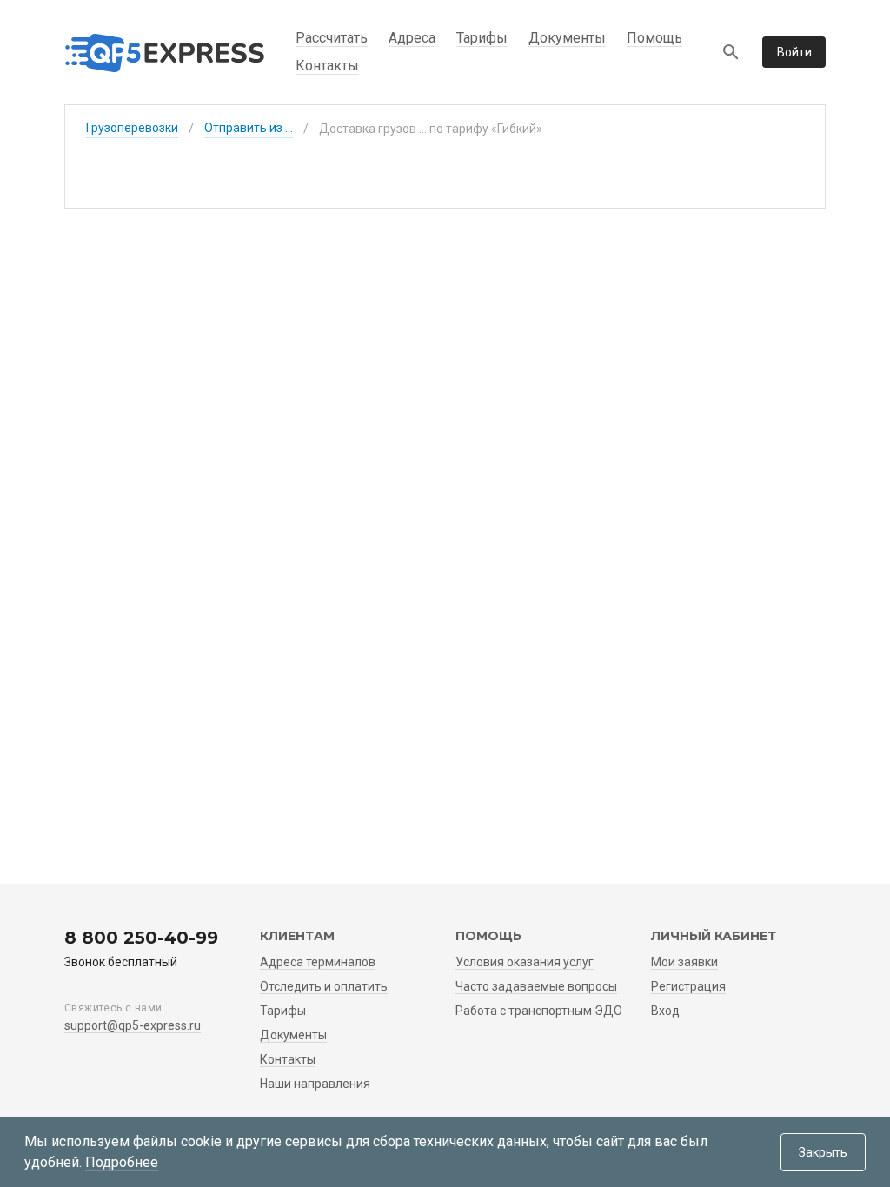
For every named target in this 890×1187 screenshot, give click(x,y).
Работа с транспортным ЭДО (538, 1011)
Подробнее (121, 1162)
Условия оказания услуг (524, 962)
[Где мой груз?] (731, 52)
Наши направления (315, 1084)
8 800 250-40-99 (141, 937)
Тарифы (482, 38)
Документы (567, 38)
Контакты (327, 65)
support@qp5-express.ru (132, 1025)
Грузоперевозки (132, 128)
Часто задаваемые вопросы (536, 986)
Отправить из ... (248, 128)
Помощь (654, 38)
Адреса (412, 38)
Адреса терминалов (317, 962)
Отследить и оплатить (324, 986)
